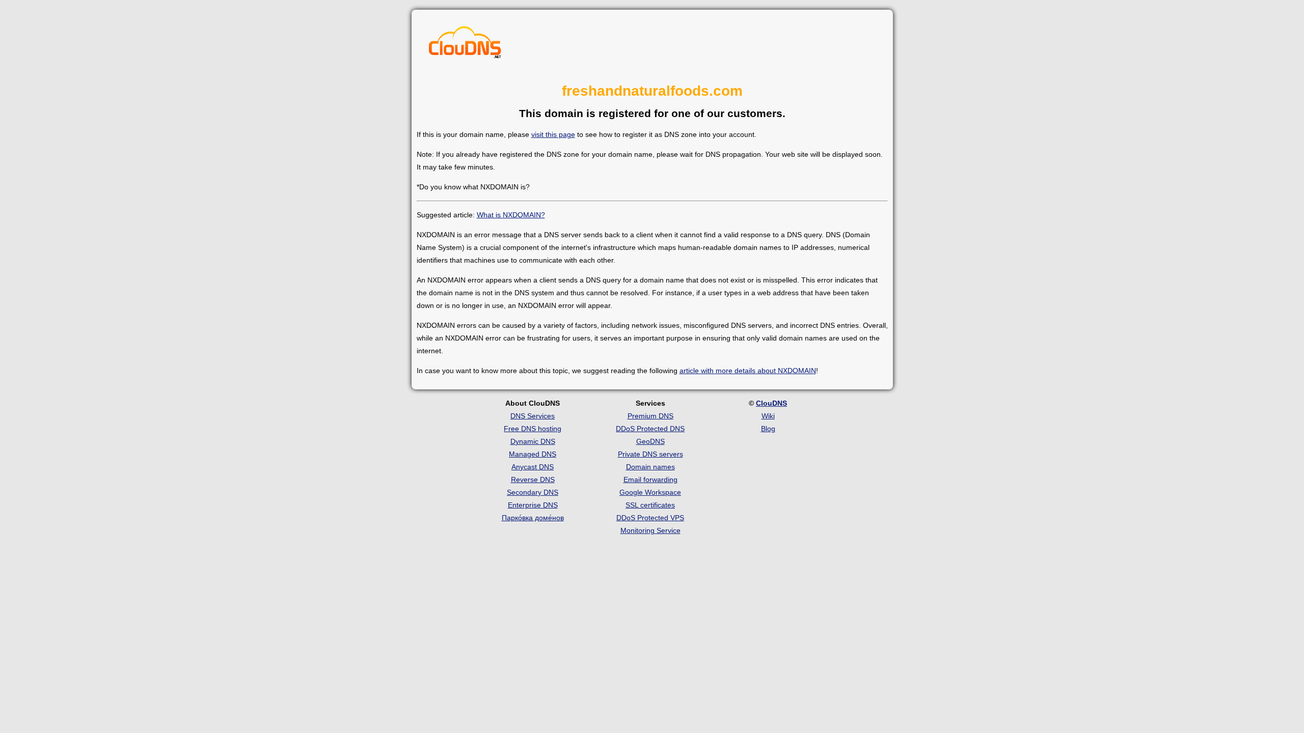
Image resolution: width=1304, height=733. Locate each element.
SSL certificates (650, 505)
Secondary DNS (532, 492)
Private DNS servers (650, 454)
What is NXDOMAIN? (511, 215)
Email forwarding (650, 479)
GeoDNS (650, 441)
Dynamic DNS (532, 441)
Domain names (650, 467)
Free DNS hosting (532, 429)
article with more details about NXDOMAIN (748, 370)
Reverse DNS (533, 479)
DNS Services (532, 416)
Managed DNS (532, 454)
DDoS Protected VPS (650, 518)
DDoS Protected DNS (650, 429)
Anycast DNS (532, 467)
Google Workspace (650, 492)
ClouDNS (771, 403)
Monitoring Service (650, 530)
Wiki (768, 416)
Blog (768, 429)
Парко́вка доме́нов (533, 518)
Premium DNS (650, 416)
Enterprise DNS (533, 505)
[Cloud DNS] (465, 45)
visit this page (553, 134)
